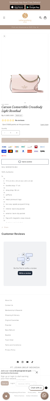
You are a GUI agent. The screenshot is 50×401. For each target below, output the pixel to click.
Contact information (32, 395)
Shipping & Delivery (12, 315)
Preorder (8, 325)
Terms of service (19, 395)
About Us (8, 300)
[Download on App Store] (17, 7)
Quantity (4, 128)
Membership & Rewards (13, 310)
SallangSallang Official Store (17, 392)
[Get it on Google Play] (33, 7)
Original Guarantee (12, 320)
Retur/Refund (10, 330)
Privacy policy (32, 392)
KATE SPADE (5, 104)
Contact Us (9, 305)
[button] (4, 17)
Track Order (9, 340)
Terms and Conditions (13, 345)
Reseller (8, 335)
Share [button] (6, 227)
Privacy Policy (10, 350)
